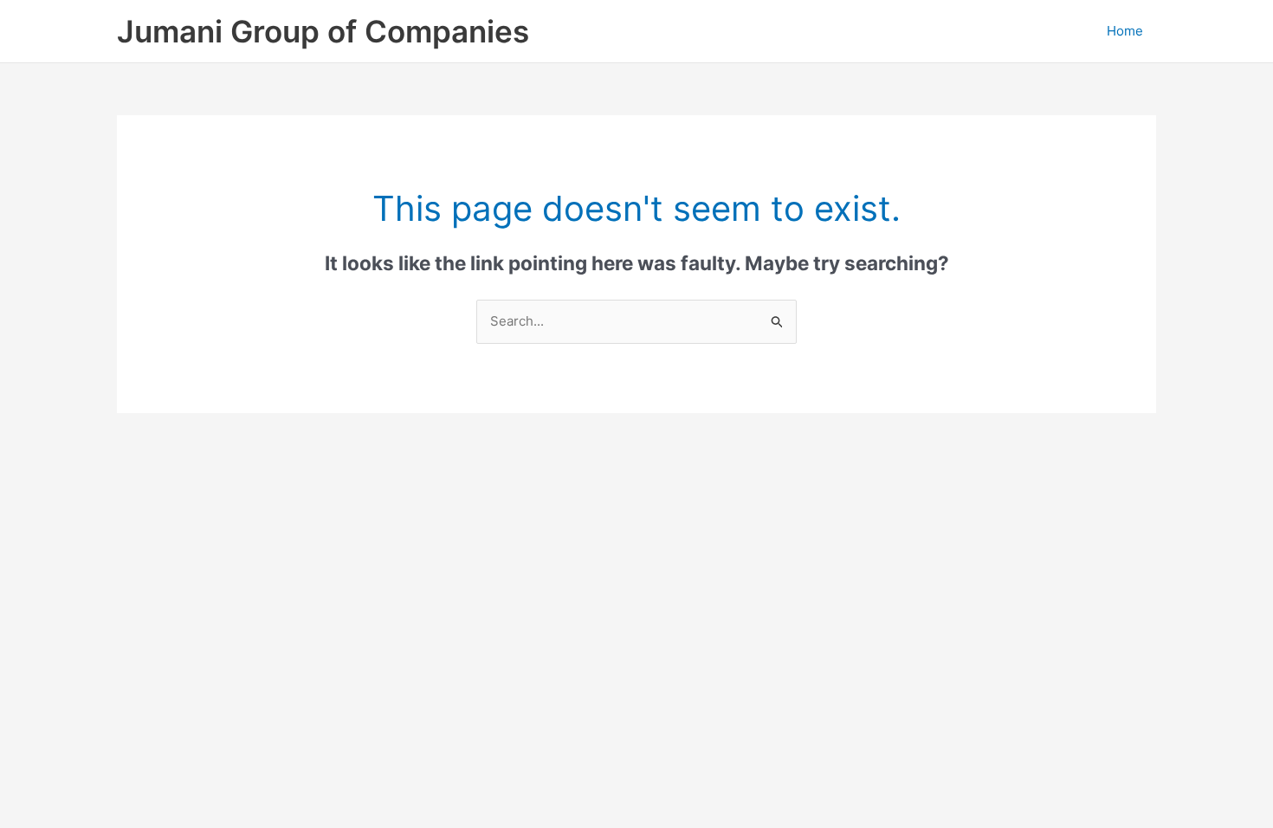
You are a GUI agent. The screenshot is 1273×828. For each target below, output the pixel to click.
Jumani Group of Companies (323, 31)
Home (1125, 31)
